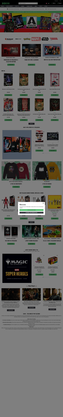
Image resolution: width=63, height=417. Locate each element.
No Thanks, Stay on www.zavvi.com (31, 212)
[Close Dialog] (43, 203)
